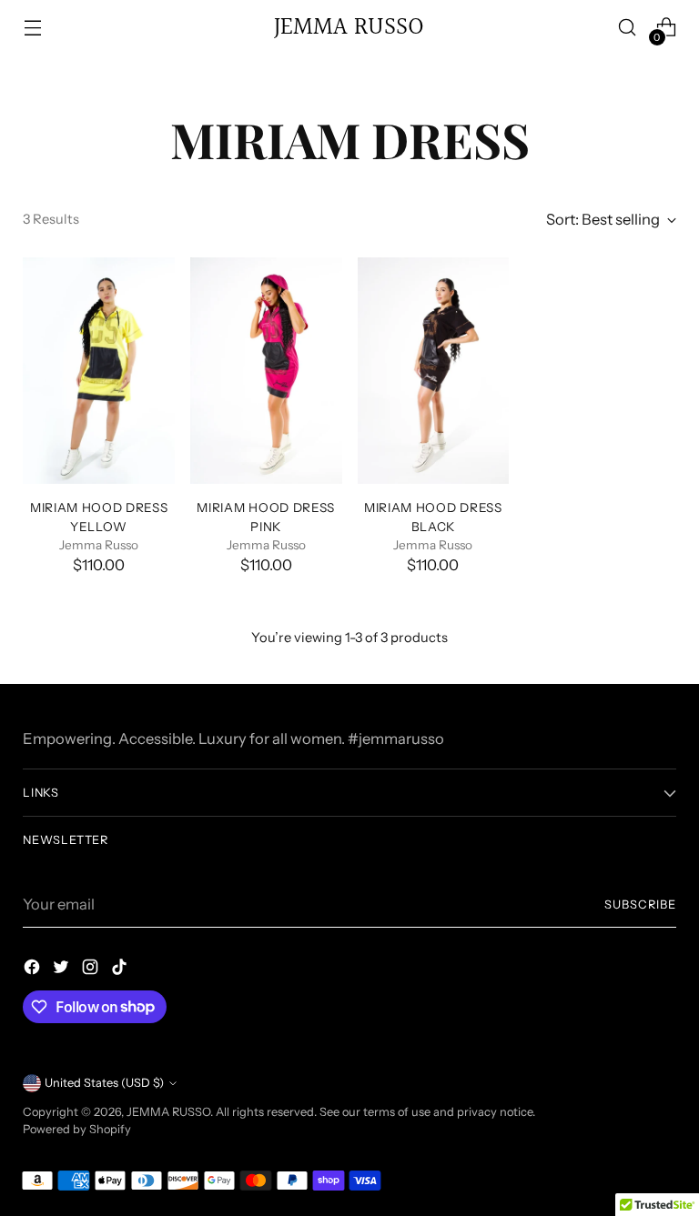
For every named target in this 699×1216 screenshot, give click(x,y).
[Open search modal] (627, 27)
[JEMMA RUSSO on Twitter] (63, 970)
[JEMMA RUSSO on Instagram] (92, 970)
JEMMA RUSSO (168, 1112)
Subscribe (640, 904)
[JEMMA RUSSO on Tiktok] (121, 970)
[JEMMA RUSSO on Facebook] (34, 970)
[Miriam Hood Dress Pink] (266, 371)
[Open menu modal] (32, 27)
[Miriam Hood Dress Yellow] (99, 371)
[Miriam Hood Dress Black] (434, 371)
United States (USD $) (104, 1083)
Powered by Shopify (77, 1129)
